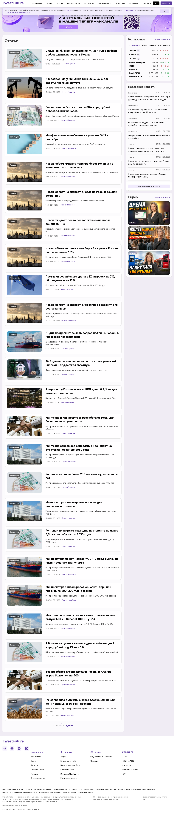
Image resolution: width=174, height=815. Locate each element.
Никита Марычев (68, 64)
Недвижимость (16, 363)
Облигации (14, 137)
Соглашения (128, 10)
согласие (68, 10)
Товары (13, 165)
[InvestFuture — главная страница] (13, 3)
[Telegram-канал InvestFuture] (87, 21)
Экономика (14, 52)
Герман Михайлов (69, 148)
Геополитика (15, 80)
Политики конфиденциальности (17, 12)
